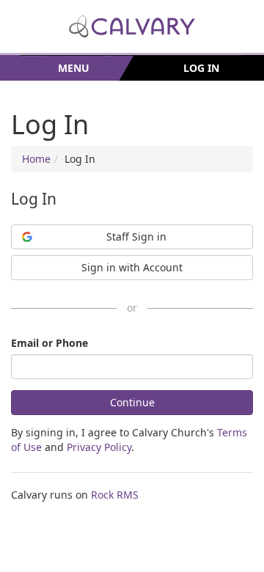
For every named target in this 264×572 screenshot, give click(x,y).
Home (36, 159)
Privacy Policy (99, 447)
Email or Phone (49, 343)
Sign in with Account (132, 267)
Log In (201, 68)
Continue (132, 402)
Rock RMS (115, 495)
